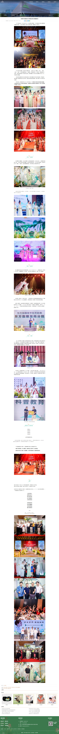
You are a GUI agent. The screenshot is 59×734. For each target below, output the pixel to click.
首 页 (25, 1)
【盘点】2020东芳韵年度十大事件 (6, 712)
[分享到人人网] (28, 20)
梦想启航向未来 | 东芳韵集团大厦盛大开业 (34, 713)
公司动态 (5, 15)
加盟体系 (43, 1)
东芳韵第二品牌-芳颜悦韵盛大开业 (6, 713)
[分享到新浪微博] (26, 20)
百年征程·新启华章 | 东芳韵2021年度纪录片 (34, 708)
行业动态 (13, 15)
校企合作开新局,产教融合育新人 (7, 688)
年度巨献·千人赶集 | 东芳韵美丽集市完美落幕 (34, 711)
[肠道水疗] (7, 699)
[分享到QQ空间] (25, 20)
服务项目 (6, 721)
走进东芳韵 (31, 1)
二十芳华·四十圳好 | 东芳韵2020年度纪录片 (34, 712)
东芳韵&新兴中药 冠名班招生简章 (6, 708)
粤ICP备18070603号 (27, 732)
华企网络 (36, 732)
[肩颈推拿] (52, 699)
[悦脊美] (18, 699)
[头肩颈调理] (41, 699)
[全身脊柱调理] (29, 699)
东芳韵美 (5, 685)
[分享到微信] (29, 20)
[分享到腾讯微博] (27, 20)
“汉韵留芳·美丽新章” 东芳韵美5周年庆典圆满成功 (8, 711)
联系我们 (55, 1)
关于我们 (2, 723)
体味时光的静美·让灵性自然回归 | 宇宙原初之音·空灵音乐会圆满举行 (11, 687)
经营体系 (37, 1)
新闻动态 (49, 1)
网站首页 (2, 721)
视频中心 (21, 15)
